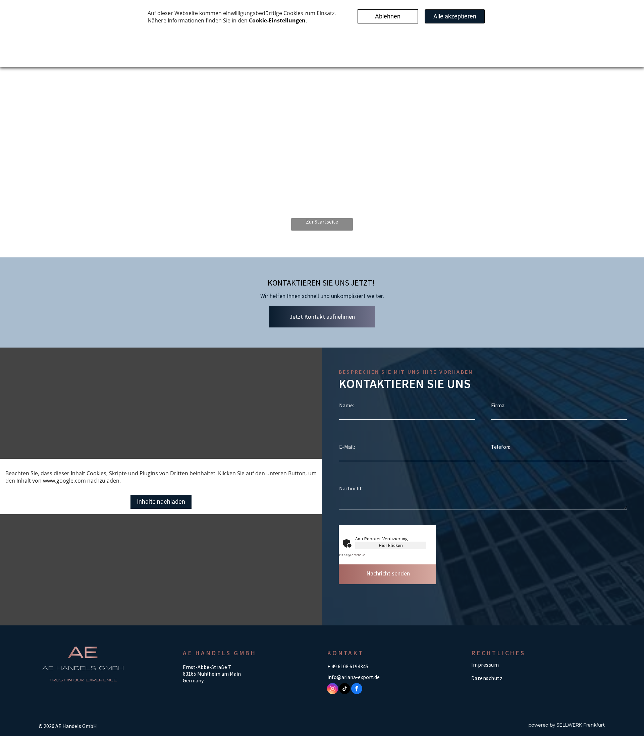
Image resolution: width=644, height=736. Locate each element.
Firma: (498, 405)
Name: (346, 405)
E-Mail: (347, 446)
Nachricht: (351, 488)
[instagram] (332, 689)
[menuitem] (516, 664)
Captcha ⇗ (351, 555)
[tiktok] (344, 689)
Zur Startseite (322, 221)
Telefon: (500, 446)
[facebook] (356, 689)
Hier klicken (391, 545)
